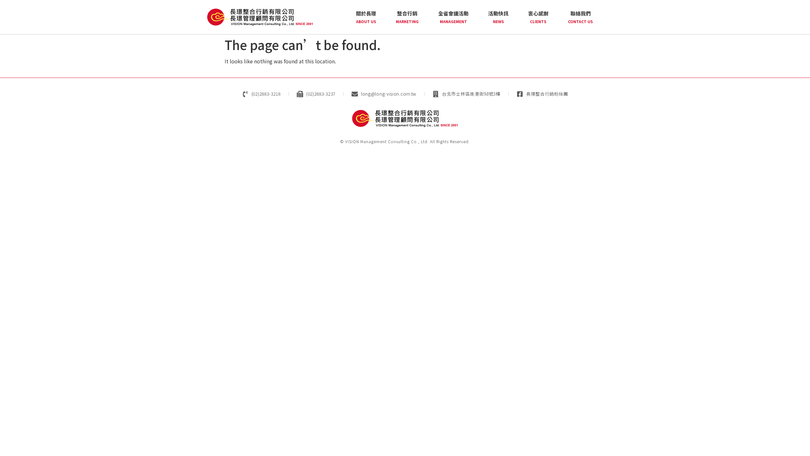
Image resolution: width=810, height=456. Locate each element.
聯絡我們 (580, 17)
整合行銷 (407, 17)
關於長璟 (366, 17)
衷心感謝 (538, 17)
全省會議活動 (453, 17)
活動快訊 (498, 17)
